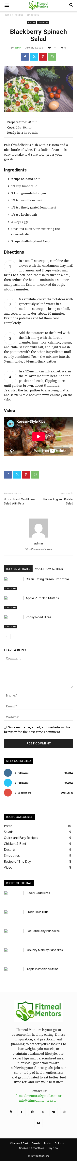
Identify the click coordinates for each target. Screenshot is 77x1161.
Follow (68, 772)
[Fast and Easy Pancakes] (14, 936)
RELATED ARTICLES (18, 569)
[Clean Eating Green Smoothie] (14, 584)
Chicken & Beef (19, 1143)
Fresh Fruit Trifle (38, 912)
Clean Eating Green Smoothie (47, 579)
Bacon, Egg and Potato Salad (58, 501)
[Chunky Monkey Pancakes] (14, 955)
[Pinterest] (43, 57)
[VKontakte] (53, 1112)
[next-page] (12, 636)
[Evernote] (11, 1112)
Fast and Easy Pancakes (43, 931)
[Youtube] (38, 1123)
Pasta (47, 1143)
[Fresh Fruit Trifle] (14, 917)
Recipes (19, 14)
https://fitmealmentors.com (38, 549)
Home (7, 14)
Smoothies (33, 14)
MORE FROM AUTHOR (49, 569)
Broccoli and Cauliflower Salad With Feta (19, 501)
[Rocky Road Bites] (14, 622)
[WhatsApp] (52, 57)
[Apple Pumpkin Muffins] (14, 603)
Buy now (53, 1148)
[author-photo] (38, 537)
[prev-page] (6, 636)
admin (18, 47)
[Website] (64, 1112)
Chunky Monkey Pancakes (45, 950)
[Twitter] (34, 57)
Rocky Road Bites (38, 617)
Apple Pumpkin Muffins (42, 598)
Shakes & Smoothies (31, 1148)
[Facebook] (25, 57)
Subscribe (67, 792)
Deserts (36, 1143)
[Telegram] (32, 1112)
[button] (6, 5)
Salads (59, 1143)
